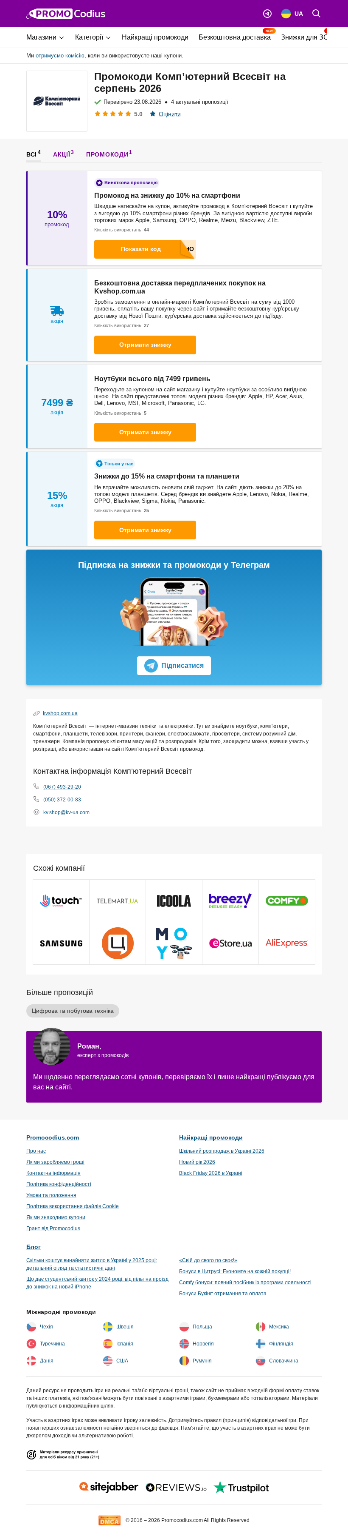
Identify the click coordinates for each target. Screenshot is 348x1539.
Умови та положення (51, 1195)
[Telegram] (267, 13)
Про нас (36, 1151)
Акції (61, 154)
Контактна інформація (53, 1173)
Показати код (141, 248)
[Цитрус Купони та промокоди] (118, 943)
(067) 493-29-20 (62, 787)
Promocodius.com (52, 1137)
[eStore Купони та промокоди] (230, 943)
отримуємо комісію (60, 55)
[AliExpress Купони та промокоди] (287, 943)
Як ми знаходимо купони (55, 1217)
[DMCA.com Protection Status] (109, 1519)
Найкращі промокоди (211, 1137)
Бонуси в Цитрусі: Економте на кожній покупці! (235, 1271)
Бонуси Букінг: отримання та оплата (223, 1294)
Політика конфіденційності (58, 1184)
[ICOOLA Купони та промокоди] (174, 901)
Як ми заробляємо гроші (55, 1162)
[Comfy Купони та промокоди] (287, 901)
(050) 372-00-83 (62, 800)
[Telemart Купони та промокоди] (118, 901)
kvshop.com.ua (60, 713)
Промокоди (107, 154)
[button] (48, 37)
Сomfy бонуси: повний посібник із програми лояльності (245, 1282)
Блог (33, 1246)
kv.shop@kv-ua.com (66, 812)
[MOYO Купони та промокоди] (174, 943)
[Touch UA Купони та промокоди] (61, 901)
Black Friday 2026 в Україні (210, 1173)
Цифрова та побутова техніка (73, 1010)
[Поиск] (316, 13)
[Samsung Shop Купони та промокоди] (61, 943)
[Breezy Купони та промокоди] (230, 901)
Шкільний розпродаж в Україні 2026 (221, 1151)
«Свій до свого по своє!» (208, 1260)
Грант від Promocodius (53, 1228)
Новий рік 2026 (197, 1162)
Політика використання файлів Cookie (72, 1206)
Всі (31, 154)
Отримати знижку (145, 344)
